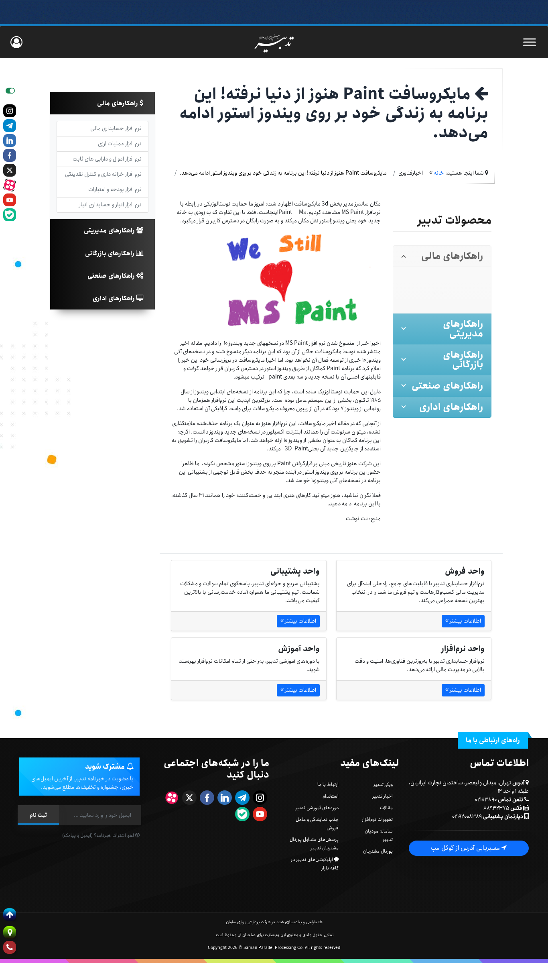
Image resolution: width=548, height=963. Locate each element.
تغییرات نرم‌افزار (377, 819)
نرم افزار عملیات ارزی (120, 143)
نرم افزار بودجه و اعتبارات (115, 189)
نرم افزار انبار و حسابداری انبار (110, 204)
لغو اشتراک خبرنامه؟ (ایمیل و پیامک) (98, 835)
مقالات (386, 808)
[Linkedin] (9, 140)
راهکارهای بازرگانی (110, 253)
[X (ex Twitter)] (9, 170)
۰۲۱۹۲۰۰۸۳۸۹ (467, 816)
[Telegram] (9, 125)
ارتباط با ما (328, 784)
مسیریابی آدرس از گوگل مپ (466, 848)
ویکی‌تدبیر (383, 784)
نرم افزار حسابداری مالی (116, 128)
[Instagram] (9, 110)
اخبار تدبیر (382, 796)
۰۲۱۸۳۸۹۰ (486, 799)
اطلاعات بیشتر (465, 621)
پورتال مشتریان (378, 851)
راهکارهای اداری (114, 298)
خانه (439, 173)
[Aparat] (9, 185)
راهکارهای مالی (118, 103)
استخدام (331, 796)
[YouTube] (9, 199)
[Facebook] (9, 155)
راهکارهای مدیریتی (110, 231)
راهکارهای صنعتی (111, 276)
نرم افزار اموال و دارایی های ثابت (107, 159)
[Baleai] (9, 214)
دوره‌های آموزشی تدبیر (317, 808)
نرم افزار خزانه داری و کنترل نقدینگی (103, 174)
